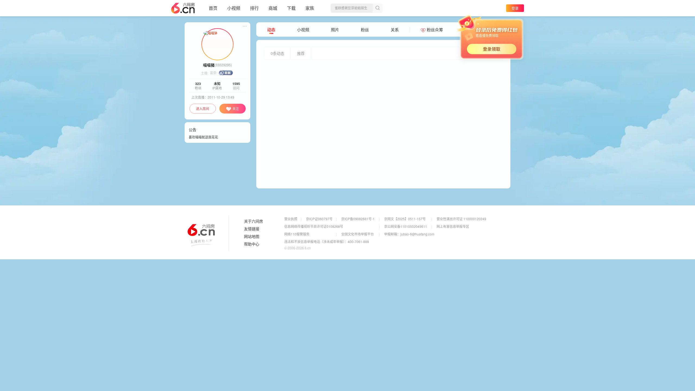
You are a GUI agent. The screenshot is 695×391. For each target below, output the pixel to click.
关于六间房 (253, 221)
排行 (254, 8)
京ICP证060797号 (319, 218)
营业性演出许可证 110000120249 (461, 218)
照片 (335, 29)
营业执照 (290, 218)
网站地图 (251, 236)
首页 (213, 8)
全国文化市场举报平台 (357, 234)
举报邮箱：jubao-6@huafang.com (409, 234)
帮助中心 (251, 244)
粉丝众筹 (435, 29)
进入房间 (202, 108)
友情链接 (251, 229)
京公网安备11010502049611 (405, 226)
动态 (271, 29)
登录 (515, 8)
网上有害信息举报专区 (453, 226)
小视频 (233, 8)
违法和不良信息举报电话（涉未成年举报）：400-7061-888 (326, 241)
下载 (291, 8)
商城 (272, 8)
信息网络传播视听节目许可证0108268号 (313, 226)
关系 (395, 29)
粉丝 (365, 29)
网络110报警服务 (296, 234)
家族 (309, 8)
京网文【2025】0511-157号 (405, 218)
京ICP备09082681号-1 (358, 218)
